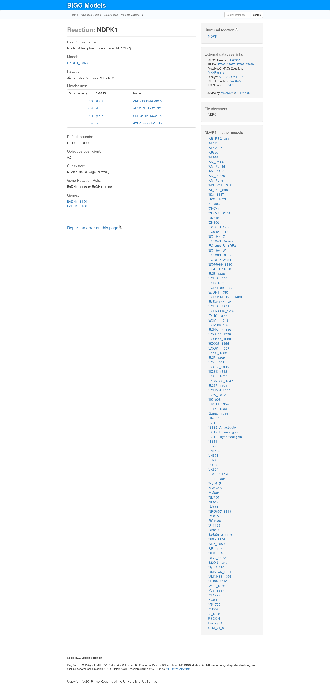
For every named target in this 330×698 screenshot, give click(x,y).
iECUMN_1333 (219, 390)
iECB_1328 (216, 273)
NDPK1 (213, 36)
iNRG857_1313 (219, 511)
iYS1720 (214, 604)
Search (257, 14)
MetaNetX (227, 92)
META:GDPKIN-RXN (232, 77)
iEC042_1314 (218, 231)
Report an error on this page (93, 228)
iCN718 (213, 217)
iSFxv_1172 (217, 557)
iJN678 (213, 455)
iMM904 (214, 492)
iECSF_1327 (217, 376)
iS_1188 (214, 525)
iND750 (213, 497)
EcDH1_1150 (77, 201)
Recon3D (215, 623)
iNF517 (213, 501)
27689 (250, 64)
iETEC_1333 (217, 408)
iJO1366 (214, 464)
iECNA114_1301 (220, 329)
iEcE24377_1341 (221, 301)
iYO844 (213, 599)
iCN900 (213, 222)
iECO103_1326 (219, 334)
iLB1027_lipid (218, 473)
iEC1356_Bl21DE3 (222, 245)
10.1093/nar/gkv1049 (178, 669)
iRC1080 (214, 520)
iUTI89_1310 (217, 581)
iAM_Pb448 (216, 161)
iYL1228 (214, 595)
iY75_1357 (216, 590)
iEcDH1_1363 (77, 62)
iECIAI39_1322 (219, 324)
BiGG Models (86, 5)
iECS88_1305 (218, 366)
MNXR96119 (216, 72)
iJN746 (213, 459)
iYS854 (213, 609)
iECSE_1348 (217, 371)
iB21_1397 (216, 194)
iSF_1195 (215, 548)
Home (74, 14)
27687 (231, 64)
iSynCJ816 (216, 567)
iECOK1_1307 (218, 348)
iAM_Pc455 (216, 166)
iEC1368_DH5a (219, 255)
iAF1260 (214, 143)
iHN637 (213, 418)
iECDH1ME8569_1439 (225, 296)
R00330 (235, 60)
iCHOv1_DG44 (219, 213)
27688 (240, 64)
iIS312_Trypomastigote (225, 436)
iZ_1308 (214, 613)
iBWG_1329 (217, 199)
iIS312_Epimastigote (223, 432)
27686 (221, 64)
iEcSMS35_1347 (220, 380)
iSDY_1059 (216, 543)
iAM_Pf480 (216, 171)
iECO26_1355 (218, 343)
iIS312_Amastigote (222, 427)
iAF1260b (215, 147)
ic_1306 (214, 203)
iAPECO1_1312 (220, 185)
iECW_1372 (217, 394)
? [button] (120, 227)
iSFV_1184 (216, 553)
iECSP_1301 (217, 385)
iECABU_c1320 (219, 268)
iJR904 (213, 469)
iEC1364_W (217, 250)
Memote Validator (131, 14)
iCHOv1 (214, 208)
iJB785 (213, 446)
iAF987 (213, 157)
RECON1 (215, 618)
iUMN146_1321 (219, 571)
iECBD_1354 (217, 278)
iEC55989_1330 (220, 264)
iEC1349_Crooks (220, 240)
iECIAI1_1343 (218, 320)
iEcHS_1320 (217, 315)
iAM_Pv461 (216, 180)
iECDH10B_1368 (221, 287)
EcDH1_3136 (77, 205)
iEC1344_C (216, 236)
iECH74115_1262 (221, 310)
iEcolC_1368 (217, 352)
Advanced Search (91, 14)
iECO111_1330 (219, 338)
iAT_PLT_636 (218, 189)
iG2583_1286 (218, 413)
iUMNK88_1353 (220, 576)
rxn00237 (235, 81)
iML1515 (214, 483)
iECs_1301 (216, 362)
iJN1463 (214, 450)
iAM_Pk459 (216, 175)
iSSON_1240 (218, 562)
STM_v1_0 (216, 627)
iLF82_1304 (217, 478)
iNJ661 (213, 506)
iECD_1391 (216, 283)
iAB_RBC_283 (219, 138)
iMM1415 (215, 487)
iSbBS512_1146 (220, 534)
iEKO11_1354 (218, 404)
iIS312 (212, 422)
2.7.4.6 (229, 85)
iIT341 (212, 441)
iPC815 (213, 515)
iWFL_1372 (216, 585)
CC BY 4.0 (242, 92)
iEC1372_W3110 (220, 259)
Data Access (110, 14)
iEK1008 (214, 399)
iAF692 (213, 152)
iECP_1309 (216, 357)
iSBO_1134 (216, 539)
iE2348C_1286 (219, 227)
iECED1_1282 (218, 306)
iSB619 (213, 529)
